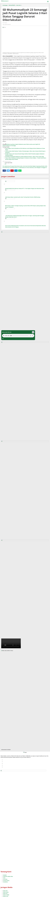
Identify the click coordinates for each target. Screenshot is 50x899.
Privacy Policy (6, 880)
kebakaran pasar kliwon (24, 144)
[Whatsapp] (19, 171)
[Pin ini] (12, 171)
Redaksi (5, 875)
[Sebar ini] (4, 171)
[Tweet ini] (8, 171)
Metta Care (5, 896)
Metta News (6, 892)
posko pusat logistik (34, 144)
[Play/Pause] (33, 332)
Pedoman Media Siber (8, 876)
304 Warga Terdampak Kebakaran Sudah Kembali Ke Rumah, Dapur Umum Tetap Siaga (24, 156)
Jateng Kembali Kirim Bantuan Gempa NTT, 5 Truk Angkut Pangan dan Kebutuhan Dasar (24, 188)
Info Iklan (5, 879)
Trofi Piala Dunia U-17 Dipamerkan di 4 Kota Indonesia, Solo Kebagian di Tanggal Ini (25, 167)
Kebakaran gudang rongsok (12, 144)
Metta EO (5, 893)
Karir (4, 877)
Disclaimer (5, 882)
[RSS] (5, 164)
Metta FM (5, 890)
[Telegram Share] (16, 171)
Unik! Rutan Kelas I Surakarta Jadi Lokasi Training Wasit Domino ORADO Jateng (22, 197)
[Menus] (48, 1)
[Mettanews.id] (4, 0)
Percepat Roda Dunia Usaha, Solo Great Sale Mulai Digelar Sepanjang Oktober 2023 (25, 166)
